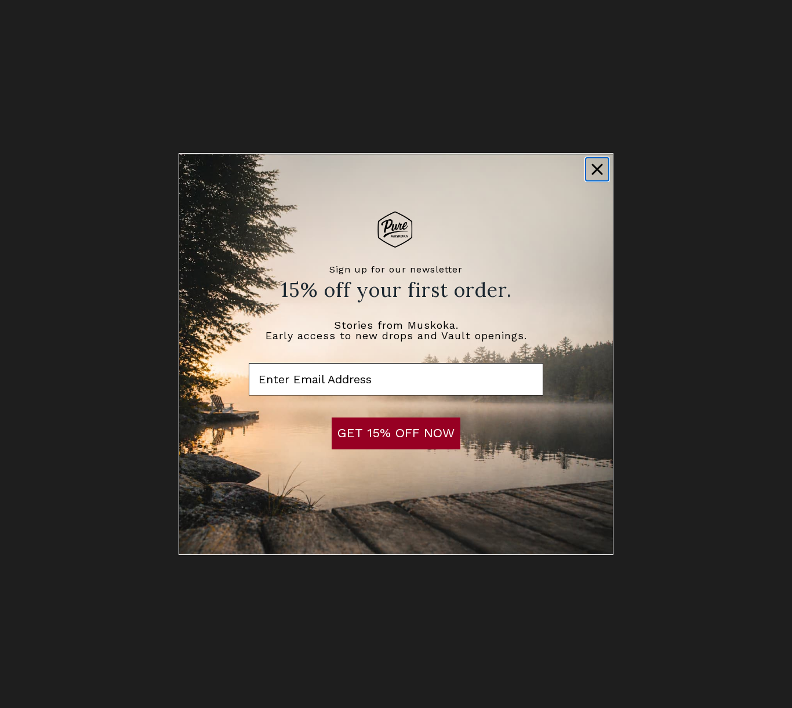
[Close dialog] (597, 169)
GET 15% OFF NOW (396, 433)
